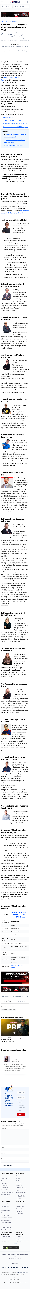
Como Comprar (5, 1180)
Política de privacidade (15, 1258)
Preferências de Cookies (7, 1197)
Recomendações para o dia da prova (15, 124)
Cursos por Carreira (6, 1220)
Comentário (4, 1128)
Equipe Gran (16, 44)
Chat (18, 1178)
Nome (3, 1147)
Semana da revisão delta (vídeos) (15, 145)
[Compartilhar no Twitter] (20, 51)
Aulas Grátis (19, 1211)
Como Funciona (5, 1178)
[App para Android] (11, 1268)
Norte (7, 21)
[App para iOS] (8, 1268)
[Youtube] (14, 1268)
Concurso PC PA (23, 21)
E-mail (3, 1153)
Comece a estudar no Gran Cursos (15, 981)
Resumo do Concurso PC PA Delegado (15, 127)
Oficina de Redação (6, 1227)
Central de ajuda (21, 1176)
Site (2, 1158)
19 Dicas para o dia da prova (12, 121)
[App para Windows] (3, 1268)
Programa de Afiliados (7, 1192)
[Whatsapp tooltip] (19, 1268)
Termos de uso (15, 1261)
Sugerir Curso (19, 1213)
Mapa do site (15, 1263)
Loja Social (3, 1183)
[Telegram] (27, 1268)
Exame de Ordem (5, 1210)
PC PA (15, 21)
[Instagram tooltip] (17, 1268)
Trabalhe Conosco (5, 1194)
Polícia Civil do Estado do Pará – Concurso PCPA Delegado (19, 914)
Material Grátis (20, 1206)
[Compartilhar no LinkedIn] (22, 51)
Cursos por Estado (6, 1222)
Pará (11, 21)
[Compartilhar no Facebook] (18, 51)
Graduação (4, 1212)
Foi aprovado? (21, 1197)
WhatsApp (20, 1180)
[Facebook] (22, 1268)
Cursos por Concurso (6, 1217)
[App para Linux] (6, 1268)
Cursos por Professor (6, 1225)
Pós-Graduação (5, 1215)
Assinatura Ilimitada (6, 1204)
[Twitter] (25, 1268)
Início (2, 21)
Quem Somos (4, 1176)
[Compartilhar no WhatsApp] (24, 51)
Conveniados (4, 1189)
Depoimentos (19, 1204)
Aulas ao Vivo (19, 1208)
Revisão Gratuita (8, 118)
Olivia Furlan (4, 1041)
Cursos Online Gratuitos (7, 1229)
